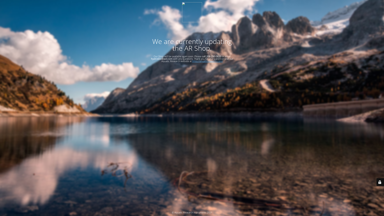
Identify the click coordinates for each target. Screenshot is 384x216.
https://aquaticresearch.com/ (207, 61)
